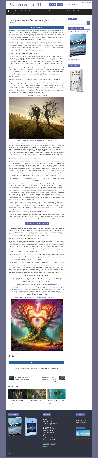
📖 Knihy (52, 4)
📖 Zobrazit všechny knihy (74, 59)
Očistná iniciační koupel (35, 400)
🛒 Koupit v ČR (84, 31)
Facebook (83, 2)
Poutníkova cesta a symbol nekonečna (22, 378)
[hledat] (88, 23)
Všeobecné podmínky (81, 420)
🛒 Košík (60, 4)
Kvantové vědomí (15, 11)
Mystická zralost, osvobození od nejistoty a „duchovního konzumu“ (49, 444)
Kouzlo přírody (62, 11)
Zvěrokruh (81, 11)
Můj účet (78, 418)
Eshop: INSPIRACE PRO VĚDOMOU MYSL (37, 223)
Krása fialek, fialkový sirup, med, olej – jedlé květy (50, 379)
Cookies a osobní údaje (81, 422)
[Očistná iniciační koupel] (36, 390)
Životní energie (33, 11)
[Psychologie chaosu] (8, 11)
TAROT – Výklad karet (72, 4)
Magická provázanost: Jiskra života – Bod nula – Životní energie (49, 439)
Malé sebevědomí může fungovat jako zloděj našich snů (49, 434)
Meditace (13, 14)
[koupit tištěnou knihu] (77, 33)
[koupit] (30, 417)
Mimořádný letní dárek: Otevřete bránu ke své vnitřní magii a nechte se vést (49, 429)
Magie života (24, 11)
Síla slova (45, 11)
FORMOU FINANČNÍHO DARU (50, 297)
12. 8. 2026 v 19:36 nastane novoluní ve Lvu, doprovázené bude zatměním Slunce (50, 423)
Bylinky (75, 11)
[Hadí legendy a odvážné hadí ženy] (17, 390)
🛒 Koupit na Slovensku (73, 31)
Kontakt (89, 2)
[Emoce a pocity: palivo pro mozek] (56, 390)
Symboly (69, 11)
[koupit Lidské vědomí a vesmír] (15, 417)
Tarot (40, 11)
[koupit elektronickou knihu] (77, 69)
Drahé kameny (53, 11)
